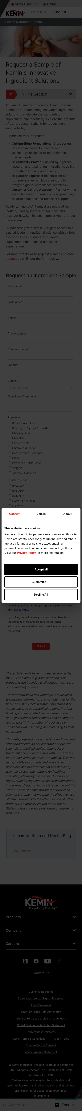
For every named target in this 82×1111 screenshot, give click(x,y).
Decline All (41, 594)
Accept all (41, 569)
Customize (39, 582)
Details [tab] (41, 513)
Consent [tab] (14, 513)
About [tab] (67, 513)
